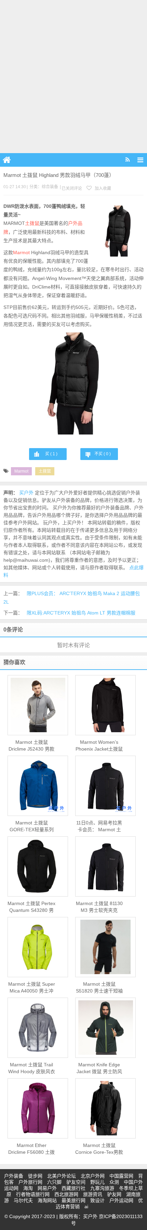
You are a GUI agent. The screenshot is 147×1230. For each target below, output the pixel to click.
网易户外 (47, 1188)
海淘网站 (47, 1200)
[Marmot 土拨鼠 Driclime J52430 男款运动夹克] (38, 705)
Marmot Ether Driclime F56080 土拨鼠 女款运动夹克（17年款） (31, 1149)
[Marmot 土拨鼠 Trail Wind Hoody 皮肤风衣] (38, 1027)
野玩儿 (97, 1182)
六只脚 (54, 1182)
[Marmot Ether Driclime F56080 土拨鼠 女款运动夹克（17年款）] (38, 1108)
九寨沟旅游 (102, 1188)
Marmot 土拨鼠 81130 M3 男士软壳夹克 (99, 907)
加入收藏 (102, 188)
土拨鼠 (32, 223)
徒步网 (35, 1176)
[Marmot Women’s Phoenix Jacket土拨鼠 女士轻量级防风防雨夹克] (105, 705)
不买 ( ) (102, 454)
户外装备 (13, 1176)
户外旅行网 (30, 1182)
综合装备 (50, 186)
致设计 (97, 1200)
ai (86, 1206)
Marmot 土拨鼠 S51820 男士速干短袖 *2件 (99, 987)
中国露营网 (121, 1176)
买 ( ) (51, 454)
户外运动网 (121, 1200)
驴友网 (114, 1194)
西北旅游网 (66, 1194)
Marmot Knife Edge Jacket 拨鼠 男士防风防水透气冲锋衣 (99, 1068)
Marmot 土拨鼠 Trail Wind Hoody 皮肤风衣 (31, 1068)
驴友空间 (75, 1182)
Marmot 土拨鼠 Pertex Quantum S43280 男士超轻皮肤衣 (31, 907)
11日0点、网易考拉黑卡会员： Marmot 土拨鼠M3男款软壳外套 (99, 826)
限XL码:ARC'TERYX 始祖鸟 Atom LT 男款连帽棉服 (81, 613)
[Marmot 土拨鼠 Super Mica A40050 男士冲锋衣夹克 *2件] (38, 947)
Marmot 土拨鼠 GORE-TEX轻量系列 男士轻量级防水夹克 (32, 826)
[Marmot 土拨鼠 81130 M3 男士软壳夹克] (105, 866)
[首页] (7, 160)
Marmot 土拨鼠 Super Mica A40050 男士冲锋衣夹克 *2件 (31, 987)
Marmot (21, 252)
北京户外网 (93, 1176)
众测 (114, 1182)
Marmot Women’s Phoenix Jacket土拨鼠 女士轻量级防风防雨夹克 (99, 745)
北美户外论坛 (61, 1176)
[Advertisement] (73, 76)
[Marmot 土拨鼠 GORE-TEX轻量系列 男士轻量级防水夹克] (38, 786)
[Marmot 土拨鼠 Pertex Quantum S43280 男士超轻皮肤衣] (38, 866)
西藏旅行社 (73, 1188)
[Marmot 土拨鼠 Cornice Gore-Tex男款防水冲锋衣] (105, 1108)
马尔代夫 (23, 1200)
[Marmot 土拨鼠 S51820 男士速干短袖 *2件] (105, 947)
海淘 (28, 1188)
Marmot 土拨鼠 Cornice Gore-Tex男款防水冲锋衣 (99, 1149)
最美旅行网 (73, 1200)
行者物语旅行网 (33, 1194)
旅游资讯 (92, 1194)
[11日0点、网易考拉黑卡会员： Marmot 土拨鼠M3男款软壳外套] (105, 785)
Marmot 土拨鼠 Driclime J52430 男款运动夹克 (31, 745)
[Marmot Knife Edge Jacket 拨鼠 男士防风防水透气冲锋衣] (105, 1027)
